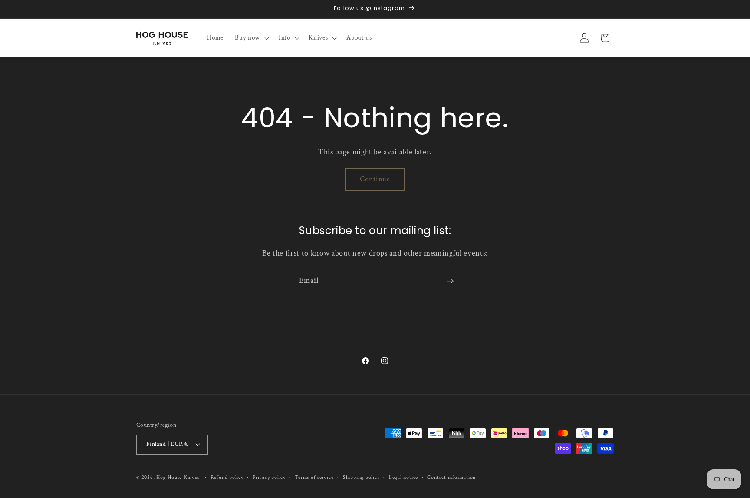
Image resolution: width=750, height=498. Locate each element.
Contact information (451, 477)
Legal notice (403, 477)
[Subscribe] (450, 281)
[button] (251, 38)
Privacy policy (269, 477)
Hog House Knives (177, 477)
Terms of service (314, 477)
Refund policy (227, 477)
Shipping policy (361, 477)
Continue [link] (375, 179)
